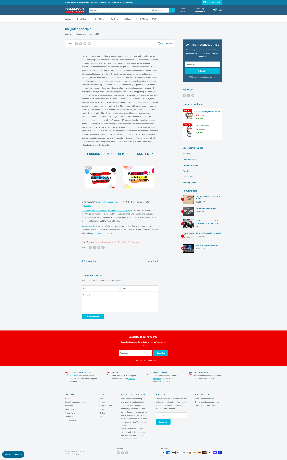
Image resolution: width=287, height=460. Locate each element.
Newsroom (69, 406)
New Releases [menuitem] (82, 19)
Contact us (69, 416)
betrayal (68, 34)
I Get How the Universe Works (207, 245)
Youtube (102, 402)
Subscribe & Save (213, 2)
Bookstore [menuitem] (69, 19)
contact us (157, 378)
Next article (151, 261)
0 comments (167, 43)
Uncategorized (133, 242)
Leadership (116, 242)
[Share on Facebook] (76, 43)
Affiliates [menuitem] (128, 19)
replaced (131, 378)
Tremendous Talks (189, 159)
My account (198, 11)
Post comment (93, 317)
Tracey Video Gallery (190, 165)
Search (68, 398)
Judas (108, 242)
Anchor (101, 416)
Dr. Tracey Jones (89, 210)
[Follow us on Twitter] (184, 95)
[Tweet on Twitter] (84, 43)
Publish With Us (71, 420)
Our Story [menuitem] (114, 19)
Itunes (101, 398)
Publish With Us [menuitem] (142, 19)
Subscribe (202, 71)
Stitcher (102, 413)
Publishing (186, 171)
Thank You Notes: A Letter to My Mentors (208, 197)
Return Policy (70, 409)
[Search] (172, 10)
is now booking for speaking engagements (113, 210)
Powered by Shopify (72, 454)
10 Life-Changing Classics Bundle (208, 111)
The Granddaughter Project (206, 208)
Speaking (186, 154)
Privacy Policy (70, 413)
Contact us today (89, 226)
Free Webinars (188, 177)
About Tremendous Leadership (77, 402)
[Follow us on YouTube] (188, 95)
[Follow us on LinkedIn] (192, 95)
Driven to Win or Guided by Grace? (208, 233)
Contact (73, 375)
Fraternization (99, 242)
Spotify (101, 409)
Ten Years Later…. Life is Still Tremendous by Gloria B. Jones (207, 222)
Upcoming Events (189, 183)
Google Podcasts (105, 406)
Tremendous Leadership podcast (110, 202)
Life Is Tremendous (203, 126)
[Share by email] (89, 43)
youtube (87, 205)
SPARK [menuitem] (154, 19)
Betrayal (90, 242)
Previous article (90, 261)
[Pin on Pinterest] (80, 43)
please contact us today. (102, 233)
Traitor (124, 242)
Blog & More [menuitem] (99, 19)
